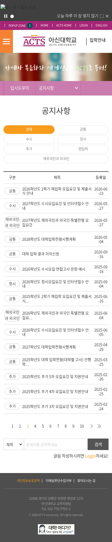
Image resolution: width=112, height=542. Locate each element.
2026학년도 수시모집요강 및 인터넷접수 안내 (55, 332)
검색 (98, 444)
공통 (83, 129)
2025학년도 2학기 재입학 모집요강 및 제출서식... (57, 298)
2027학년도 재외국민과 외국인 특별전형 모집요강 (55, 222)
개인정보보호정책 (28, 480)
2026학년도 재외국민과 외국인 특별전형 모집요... (55, 315)
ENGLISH (101, 25)
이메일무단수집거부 (59, 480)
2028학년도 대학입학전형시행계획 (49, 239)
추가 (29, 148)
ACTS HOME (64, 25)
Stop (5, 16)
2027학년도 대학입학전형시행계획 (49, 346)
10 (82, 425)
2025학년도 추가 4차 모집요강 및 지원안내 (55, 391)
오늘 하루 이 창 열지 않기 (78, 15)
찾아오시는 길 (86, 480)
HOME (44, 25)
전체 (29, 129)
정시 (83, 139)
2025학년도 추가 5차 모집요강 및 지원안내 (55, 376)
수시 (29, 139)
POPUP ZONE (20, 25)
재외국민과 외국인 (56, 158)
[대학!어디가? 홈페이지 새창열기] (56, 526)
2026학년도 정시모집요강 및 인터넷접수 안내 (55, 284)
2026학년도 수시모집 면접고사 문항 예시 (53, 269)
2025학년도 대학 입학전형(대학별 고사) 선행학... (56, 362)
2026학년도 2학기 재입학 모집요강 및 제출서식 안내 (57, 191)
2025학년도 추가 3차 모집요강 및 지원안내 (55, 406)
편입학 (83, 148)
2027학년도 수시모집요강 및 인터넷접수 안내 (55, 206)
